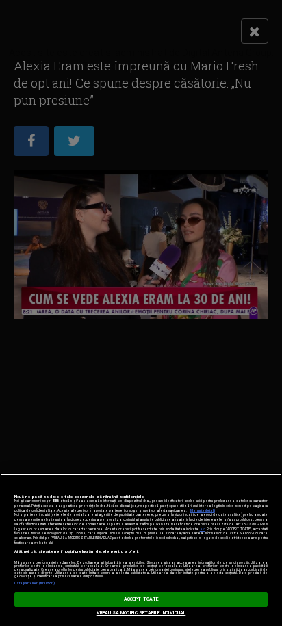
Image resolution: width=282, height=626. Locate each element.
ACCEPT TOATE (141, 599)
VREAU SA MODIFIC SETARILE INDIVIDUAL (141, 613)
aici (202, 529)
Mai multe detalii (202, 510)
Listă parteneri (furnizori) (34, 583)
